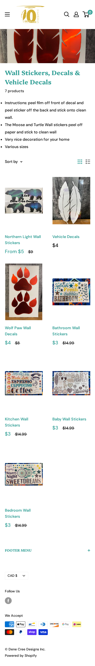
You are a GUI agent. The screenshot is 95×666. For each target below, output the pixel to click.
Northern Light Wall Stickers (23, 239)
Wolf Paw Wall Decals (18, 331)
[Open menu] (7, 14)
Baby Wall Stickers (69, 419)
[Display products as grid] (80, 161)
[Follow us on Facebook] (8, 600)
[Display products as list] (88, 161)
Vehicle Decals (65, 236)
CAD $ (12, 576)
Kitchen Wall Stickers (16, 422)
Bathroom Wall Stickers (66, 331)
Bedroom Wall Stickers (18, 513)
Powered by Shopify (21, 655)
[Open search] (66, 14)
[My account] (76, 14)
